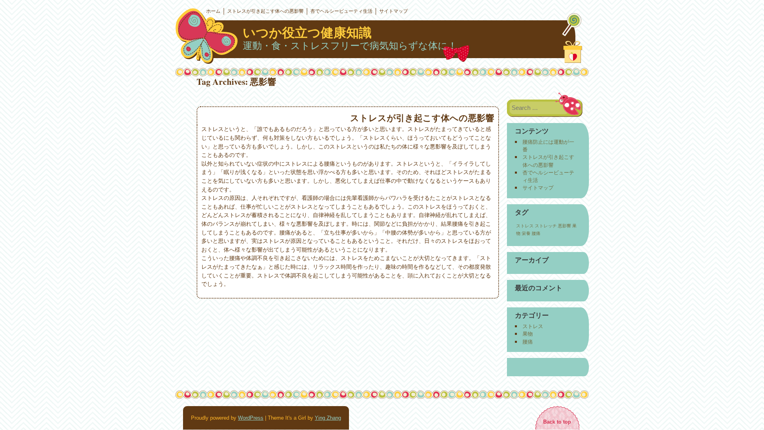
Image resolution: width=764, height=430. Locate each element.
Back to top (557, 422)
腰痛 (536, 233)
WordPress (250, 418)
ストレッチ (546, 226)
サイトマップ (393, 11)
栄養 (526, 233)
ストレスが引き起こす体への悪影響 (265, 11)
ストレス (525, 226)
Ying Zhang (328, 418)
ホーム (213, 11)
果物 (527, 333)
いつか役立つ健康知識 (307, 33)
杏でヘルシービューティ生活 (341, 11)
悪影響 (564, 226)
